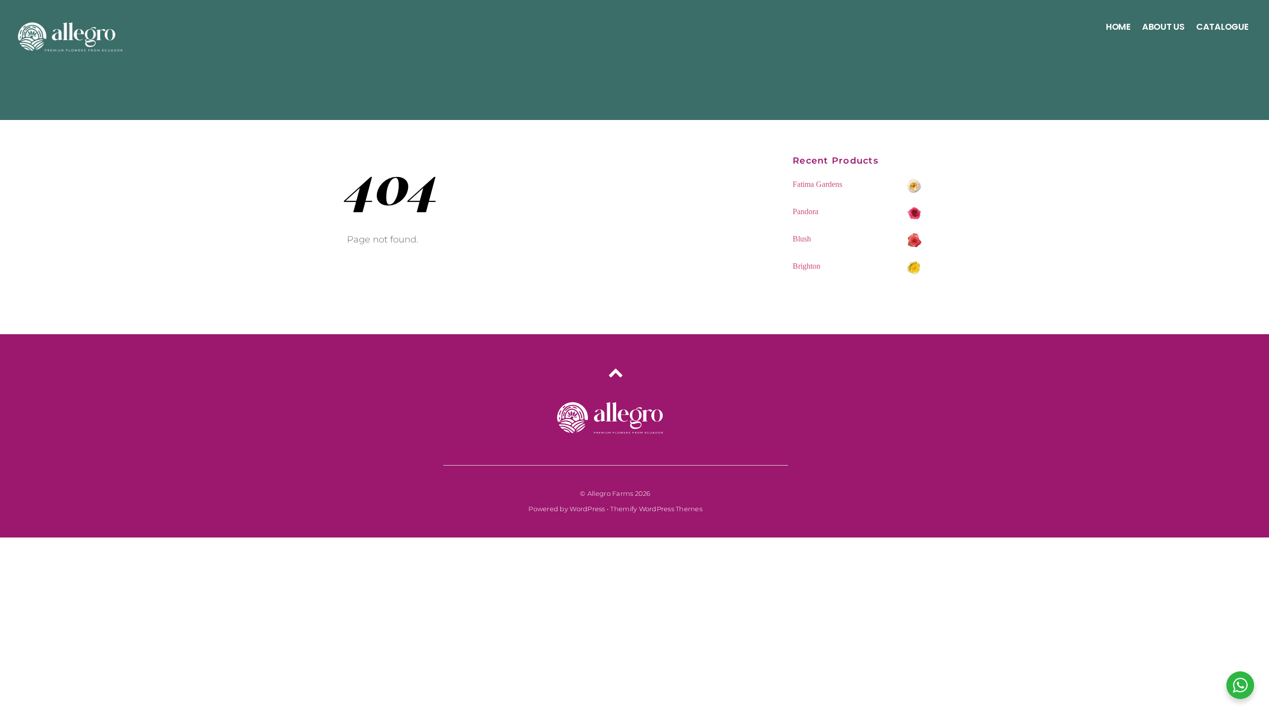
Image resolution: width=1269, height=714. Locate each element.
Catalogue (1222, 27)
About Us (1163, 27)
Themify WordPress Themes (656, 509)
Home (1118, 27)
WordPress (587, 509)
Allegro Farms (610, 493)
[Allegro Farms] (72, 47)
